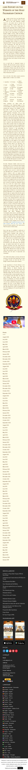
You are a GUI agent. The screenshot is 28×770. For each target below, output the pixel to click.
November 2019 (6, 535)
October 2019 (6, 537)
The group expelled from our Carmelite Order (12, 587)
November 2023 (6, 417)
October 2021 (6, 478)
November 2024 (6, 388)
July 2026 (5, 339)
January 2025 (6, 383)
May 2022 (5, 461)
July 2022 (5, 456)
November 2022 (6, 447)
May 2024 (5, 403)
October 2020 (6, 508)
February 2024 (6, 410)
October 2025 (6, 361)
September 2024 (7, 393)
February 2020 (6, 527)
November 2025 (6, 359)
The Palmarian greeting (8, 590)
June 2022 (5, 459)
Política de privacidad (11, 768)
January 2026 (6, 354)
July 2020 (5, 515)
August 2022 (6, 454)
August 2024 (6, 395)
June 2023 (5, 430)
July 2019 (5, 545)
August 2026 (6, 336)
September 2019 (6, 540)
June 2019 (5, 547)
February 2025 (6, 381)
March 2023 (6, 437)
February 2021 (6, 498)
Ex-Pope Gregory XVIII (8, 614)
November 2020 (6, 505)
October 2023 (6, 420)
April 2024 (5, 405)
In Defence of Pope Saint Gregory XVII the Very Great (13, 574)
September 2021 (6, 481)
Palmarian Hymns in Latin (9, 598)
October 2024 (6, 390)
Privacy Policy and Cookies (9, 595)
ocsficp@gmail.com (7, 660)
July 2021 (5, 486)
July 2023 (5, 427)
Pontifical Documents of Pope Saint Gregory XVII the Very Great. (14, 223)
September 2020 (7, 510)
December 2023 (6, 415)
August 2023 (6, 425)
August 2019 (6, 542)
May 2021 (5, 491)
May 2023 (5, 432)
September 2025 (7, 363)
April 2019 (5, 552)
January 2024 (6, 412)
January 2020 (6, 530)
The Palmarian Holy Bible (9, 581)
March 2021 (5, 496)
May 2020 (5, 520)
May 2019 (5, 550)
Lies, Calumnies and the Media (10, 583)
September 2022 (7, 452)
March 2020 (6, 525)
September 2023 (7, 422)
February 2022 (6, 469)
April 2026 (5, 346)
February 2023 (6, 439)
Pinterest (13, 651)
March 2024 (6, 407)
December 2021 (6, 474)
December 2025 (6, 356)
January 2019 (6, 559)
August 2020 (6, 513)
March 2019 (5, 554)
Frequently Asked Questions (10, 609)
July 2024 (5, 398)
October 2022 (6, 449)
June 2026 (5, 341)
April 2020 (5, 523)
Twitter (7, 651)
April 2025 (5, 376)
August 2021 (6, 483)
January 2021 (6, 501)
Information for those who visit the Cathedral (13, 603)
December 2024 (6, 385)
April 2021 (5, 493)
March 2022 (5, 466)
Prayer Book (6, 612)
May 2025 (5, 373)
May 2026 (5, 344)
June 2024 (5, 400)
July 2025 (5, 368)
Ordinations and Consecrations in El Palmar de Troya (14, 578)
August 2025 (6, 366)
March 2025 (5, 378)
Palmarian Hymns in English (9, 601)
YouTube (10, 651)
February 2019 (6, 557)
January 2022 (6, 471)
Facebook (4, 651)
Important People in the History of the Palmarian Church (12, 606)
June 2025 (5, 371)
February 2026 (6, 351)
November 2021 (6, 476)
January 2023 (6, 442)
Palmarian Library (7, 592)
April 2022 (5, 464)
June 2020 (5, 518)
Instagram (16, 651)
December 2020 (6, 503)
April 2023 (5, 434)
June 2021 (5, 488)
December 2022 (6, 444)
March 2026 (5, 349)
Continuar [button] (20, 768)
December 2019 (6, 532)
